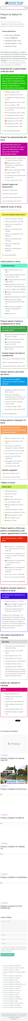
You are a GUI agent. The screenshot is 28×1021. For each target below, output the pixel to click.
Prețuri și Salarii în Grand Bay (13, 976)
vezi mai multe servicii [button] (10, 413)
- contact (17, 1017)
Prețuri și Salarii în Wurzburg (13, 1007)
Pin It (9, 723)
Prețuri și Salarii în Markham (14, 877)
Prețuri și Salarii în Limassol (12, 1005)
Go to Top (13, 1019)
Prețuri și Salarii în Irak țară (12, 988)
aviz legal (24, 1014)
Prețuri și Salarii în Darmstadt (13, 986)
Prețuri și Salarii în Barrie (12, 818)
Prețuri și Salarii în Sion (11, 980)
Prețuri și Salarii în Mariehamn (13, 999)
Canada (4, 755)
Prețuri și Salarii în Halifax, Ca (13, 847)
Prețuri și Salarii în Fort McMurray (11, 907)
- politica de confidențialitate (14, 1014)
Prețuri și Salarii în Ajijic (11, 1001)
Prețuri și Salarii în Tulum (11, 992)
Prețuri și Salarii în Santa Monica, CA (15, 984)
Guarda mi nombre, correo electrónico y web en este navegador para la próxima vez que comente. (14, 949)
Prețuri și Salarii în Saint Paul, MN (14, 968)
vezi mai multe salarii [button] (10, 255)
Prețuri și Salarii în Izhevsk (12, 978)
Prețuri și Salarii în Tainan (11, 970)
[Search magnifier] (25, 8)
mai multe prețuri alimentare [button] (12, 130)
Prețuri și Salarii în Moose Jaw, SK (12, 759)
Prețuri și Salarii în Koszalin (12, 982)
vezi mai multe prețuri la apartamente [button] (14, 581)
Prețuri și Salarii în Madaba (12, 997)
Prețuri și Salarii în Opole (11, 994)
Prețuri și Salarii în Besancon (12, 966)
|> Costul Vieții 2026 (6, 1014)
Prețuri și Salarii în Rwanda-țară (13, 1003)
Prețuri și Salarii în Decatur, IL (13, 990)
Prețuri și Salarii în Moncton (14, 789)
